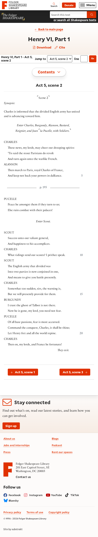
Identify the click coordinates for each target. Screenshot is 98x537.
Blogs (55, 438)
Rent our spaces (62, 452)
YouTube (56, 495)
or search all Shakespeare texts (75, 20)
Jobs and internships (16, 445)
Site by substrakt (13, 529)
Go (92, 58)
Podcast (57, 445)
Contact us (23, 477)
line (76, 58)
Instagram (36, 495)
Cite (61, 47)
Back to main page (50, 29)
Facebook (15, 495)
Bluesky (14, 500)
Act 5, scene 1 (25, 372)
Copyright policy (59, 512)
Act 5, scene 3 (73, 372)
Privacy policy (12, 512)
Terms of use (34, 512)
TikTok (74, 495)
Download (43, 47)
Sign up (11, 426)
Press (6, 452)
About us (9, 438)
